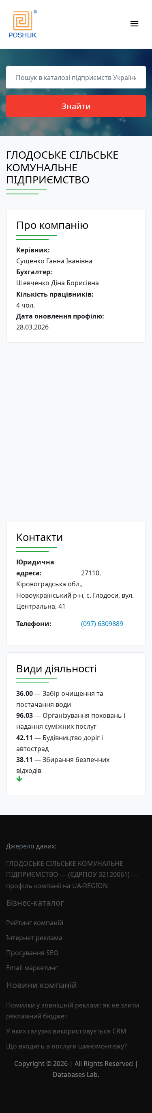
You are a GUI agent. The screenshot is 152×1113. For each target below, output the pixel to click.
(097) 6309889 (102, 623)
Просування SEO (32, 952)
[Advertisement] (76, 432)
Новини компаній (41, 985)
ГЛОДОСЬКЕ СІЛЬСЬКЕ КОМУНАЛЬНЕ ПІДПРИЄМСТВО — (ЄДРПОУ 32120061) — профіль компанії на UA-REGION (72, 874)
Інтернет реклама (34, 937)
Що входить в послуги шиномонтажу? (66, 1046)
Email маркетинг (32, 967)
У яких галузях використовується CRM (66, 1031)
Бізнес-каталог (35, 902)
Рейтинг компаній (34, 922)
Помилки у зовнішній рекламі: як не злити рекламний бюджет (72, 1010)
